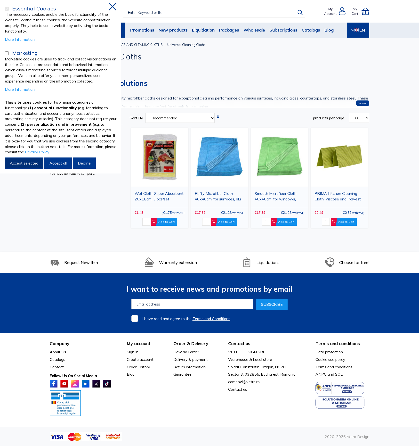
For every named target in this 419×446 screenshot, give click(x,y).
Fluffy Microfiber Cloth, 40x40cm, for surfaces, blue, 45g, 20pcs (219, 197)
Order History (138, 366)
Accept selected (24, 163)
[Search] (300, 12)
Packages (229, 30)
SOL (339, 374)
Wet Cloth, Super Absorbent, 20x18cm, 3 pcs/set (159, 196)
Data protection (329, 351)
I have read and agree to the (186, 318)
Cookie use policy (330, 359)
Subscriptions (283, 30)
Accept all (58, 163)
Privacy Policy (37, 151)
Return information (189, 366)
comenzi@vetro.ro (244, 381)
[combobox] (214, 12)
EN (362, 30)
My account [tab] (138, 343)
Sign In (132, 351)
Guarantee (182, 374)
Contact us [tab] (239, 343)
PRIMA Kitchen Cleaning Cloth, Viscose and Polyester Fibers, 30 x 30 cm (339, 197)
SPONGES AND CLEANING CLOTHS (136, 45)
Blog (329, 30)
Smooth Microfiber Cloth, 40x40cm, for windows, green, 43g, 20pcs (276, 197)
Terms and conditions (334, 366)
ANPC (321, 374)
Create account (140, 359)
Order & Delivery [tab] (190, 343)
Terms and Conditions (211, 318)
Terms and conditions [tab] (337, 343)
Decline (84, 163)
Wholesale (254, 30)
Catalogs (311, 30)
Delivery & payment (190, 359)
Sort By (136, 118)
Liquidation (203, 30)
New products (173, 30)
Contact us (237, 389)
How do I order (186, 351)
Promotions (142, 30)
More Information (20, 39)
